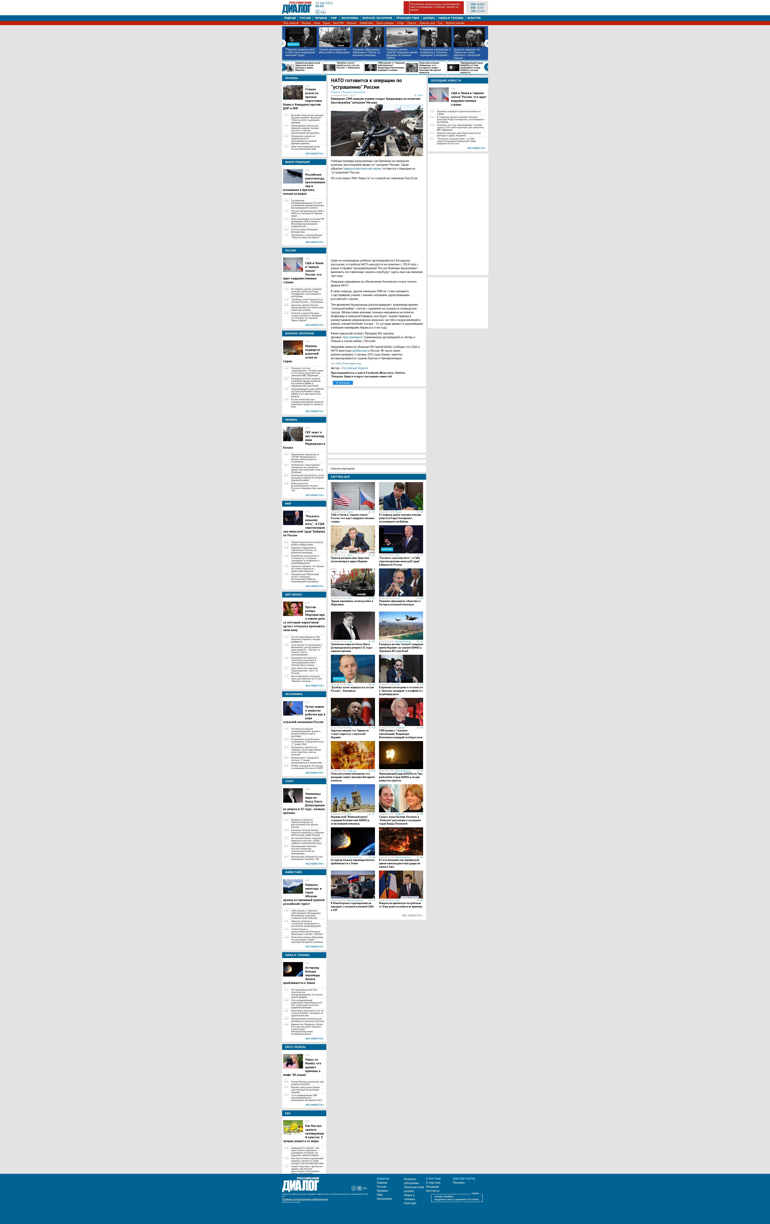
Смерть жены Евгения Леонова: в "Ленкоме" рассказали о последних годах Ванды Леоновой (400, 820)
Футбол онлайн (455, 23)
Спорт (400, 23)
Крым (326, 23)
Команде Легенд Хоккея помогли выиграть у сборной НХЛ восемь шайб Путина (307, 832)
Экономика (350, 18)
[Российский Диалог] (296, 13)
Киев (317, 23)
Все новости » (315, 153)
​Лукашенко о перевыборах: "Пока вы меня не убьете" (306, 236)
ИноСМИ (338, 23)
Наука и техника (451, 18)
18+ (323, 12)
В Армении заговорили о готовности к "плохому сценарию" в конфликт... (435, 52)
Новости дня (427, 23)
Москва (306, 23)
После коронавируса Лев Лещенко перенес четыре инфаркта (305, 639)
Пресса (411, 23)
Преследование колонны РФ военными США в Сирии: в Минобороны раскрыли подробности (307, 222)
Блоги (350, 555)
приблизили (360, 350)
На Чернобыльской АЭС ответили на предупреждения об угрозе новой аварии (307, 993)
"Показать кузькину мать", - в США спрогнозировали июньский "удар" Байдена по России (399, 561)
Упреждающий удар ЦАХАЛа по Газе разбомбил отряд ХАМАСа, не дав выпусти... (471, 68)
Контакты (432, 1190)
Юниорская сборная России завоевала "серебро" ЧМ (307, 857)
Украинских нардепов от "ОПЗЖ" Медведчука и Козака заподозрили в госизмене (305, 458)
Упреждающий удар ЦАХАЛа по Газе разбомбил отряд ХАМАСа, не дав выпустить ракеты (307, 392)
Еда (440, 23)
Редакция (432, 1186)
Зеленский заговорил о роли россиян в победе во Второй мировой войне (307, 477)
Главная (290, 18)
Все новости (291, 23)
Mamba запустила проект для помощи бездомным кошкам (305, 1089)
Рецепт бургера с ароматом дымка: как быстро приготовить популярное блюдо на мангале (307, 1170)
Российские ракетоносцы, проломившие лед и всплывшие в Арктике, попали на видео (435, 6)
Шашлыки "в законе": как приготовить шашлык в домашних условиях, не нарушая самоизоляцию (305, 1151)
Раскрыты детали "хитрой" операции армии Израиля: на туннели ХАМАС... (401, 53)
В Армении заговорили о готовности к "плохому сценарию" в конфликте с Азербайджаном (305, 559)
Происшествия (407, 18)
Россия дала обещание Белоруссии (304, 230)
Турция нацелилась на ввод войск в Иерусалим (334, 51)
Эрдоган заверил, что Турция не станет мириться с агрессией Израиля (307, 568)
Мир (334, 18)
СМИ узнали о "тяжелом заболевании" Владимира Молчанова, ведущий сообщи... (391, 66)
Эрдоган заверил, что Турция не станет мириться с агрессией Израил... (467, 53)
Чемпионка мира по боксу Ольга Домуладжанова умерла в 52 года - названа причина (352, 648)
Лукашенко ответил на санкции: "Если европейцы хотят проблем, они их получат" (306, 751)
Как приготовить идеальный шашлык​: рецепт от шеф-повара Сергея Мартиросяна (307, 1160)
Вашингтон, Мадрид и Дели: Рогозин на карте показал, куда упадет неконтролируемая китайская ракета (307, 1029)
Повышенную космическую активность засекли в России (307, 1019)
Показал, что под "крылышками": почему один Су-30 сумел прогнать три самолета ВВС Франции (307, 372)
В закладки (343, 382)
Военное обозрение (377, 18)
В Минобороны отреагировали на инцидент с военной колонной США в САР (352, 906)
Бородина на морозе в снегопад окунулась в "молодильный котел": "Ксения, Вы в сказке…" (304, 661)
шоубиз (429, 18)
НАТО (339, 363)
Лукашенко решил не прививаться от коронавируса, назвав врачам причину (304, 140)
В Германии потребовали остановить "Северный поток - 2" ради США (307, 741)
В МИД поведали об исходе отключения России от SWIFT (307, 767)
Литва (345, 363)
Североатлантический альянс (362, 168)
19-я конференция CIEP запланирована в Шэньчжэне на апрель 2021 (306, 1097)
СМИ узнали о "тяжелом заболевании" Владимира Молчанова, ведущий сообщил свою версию (306, 914)
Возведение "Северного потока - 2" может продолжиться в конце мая (306, 760)
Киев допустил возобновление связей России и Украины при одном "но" (307, 487)
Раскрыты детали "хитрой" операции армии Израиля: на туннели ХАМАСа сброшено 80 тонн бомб (306, 382)
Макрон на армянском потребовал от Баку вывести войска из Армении (400, 904)
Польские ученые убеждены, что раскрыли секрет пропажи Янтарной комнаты (430, 68)
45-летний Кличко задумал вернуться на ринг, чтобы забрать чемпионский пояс (306, 840)
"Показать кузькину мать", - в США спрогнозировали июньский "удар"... (301, 52)
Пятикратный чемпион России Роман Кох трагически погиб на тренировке (303, 850)
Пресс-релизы (385, 23)
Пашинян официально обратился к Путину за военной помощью (366, 52)
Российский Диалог (355, 368)
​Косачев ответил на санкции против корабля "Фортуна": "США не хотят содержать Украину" (307, 119)
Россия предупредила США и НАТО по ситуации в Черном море (307, 213)
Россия (305, 18)
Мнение (352, 23)
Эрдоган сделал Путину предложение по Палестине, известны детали (307, 307)
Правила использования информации (305, 1199)
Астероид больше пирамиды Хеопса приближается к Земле (352, 861)
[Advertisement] (377, 219)
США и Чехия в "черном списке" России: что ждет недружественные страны (352, 518)
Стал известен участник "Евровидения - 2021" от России (304, 670)
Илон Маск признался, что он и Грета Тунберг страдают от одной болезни (307, 1013)
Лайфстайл (400, 728)
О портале (433, 1182)
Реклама (459, 1182)
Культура (474, 18)
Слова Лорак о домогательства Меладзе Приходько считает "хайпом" (307, 931)
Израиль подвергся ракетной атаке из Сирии (459, 112)
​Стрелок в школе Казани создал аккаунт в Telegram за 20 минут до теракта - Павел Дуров (306, 317)
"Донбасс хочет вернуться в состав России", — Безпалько (348, 65)
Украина (321, 18)
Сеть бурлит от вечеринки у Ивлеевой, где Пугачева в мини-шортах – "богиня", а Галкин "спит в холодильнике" (306, 650)
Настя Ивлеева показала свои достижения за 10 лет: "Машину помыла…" (306, 678)
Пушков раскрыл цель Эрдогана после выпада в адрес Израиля (307, 66)
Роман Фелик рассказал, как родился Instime (307, 1082)
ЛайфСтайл (366, 23)
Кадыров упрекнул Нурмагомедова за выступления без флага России (304, 823)
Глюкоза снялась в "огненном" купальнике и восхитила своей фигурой (306, 923)
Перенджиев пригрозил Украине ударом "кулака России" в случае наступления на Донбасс (305, 129)
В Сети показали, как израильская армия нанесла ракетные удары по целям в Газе (307, 403)
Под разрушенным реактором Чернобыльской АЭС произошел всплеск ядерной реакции (306, 1004)
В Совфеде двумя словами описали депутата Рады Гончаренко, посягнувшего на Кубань (306, 292)
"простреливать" (353, 337)
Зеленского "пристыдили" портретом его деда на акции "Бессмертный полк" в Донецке (307, 468)
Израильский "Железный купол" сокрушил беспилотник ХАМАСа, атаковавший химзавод (305, 578)
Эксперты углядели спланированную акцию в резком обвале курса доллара (306, 732)
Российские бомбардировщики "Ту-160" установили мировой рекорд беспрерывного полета (307, 204)
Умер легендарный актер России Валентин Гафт (305, 147)
